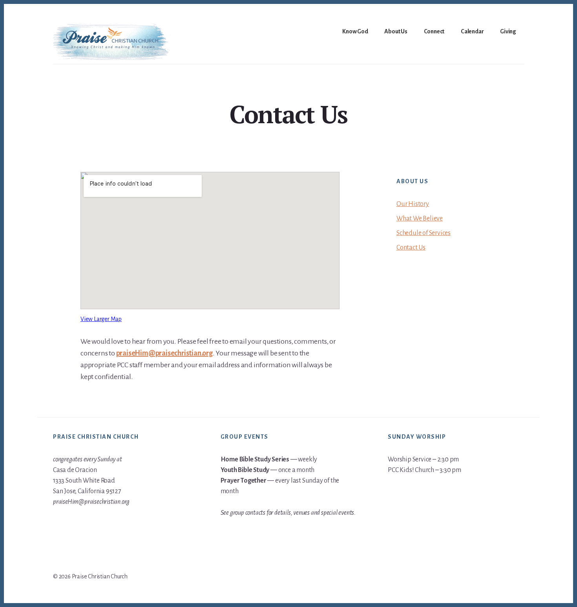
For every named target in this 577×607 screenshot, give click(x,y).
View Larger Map (101, 319)
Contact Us (410, 247)
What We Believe (419, 218)
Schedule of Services (423, 233)
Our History (412, 204)
